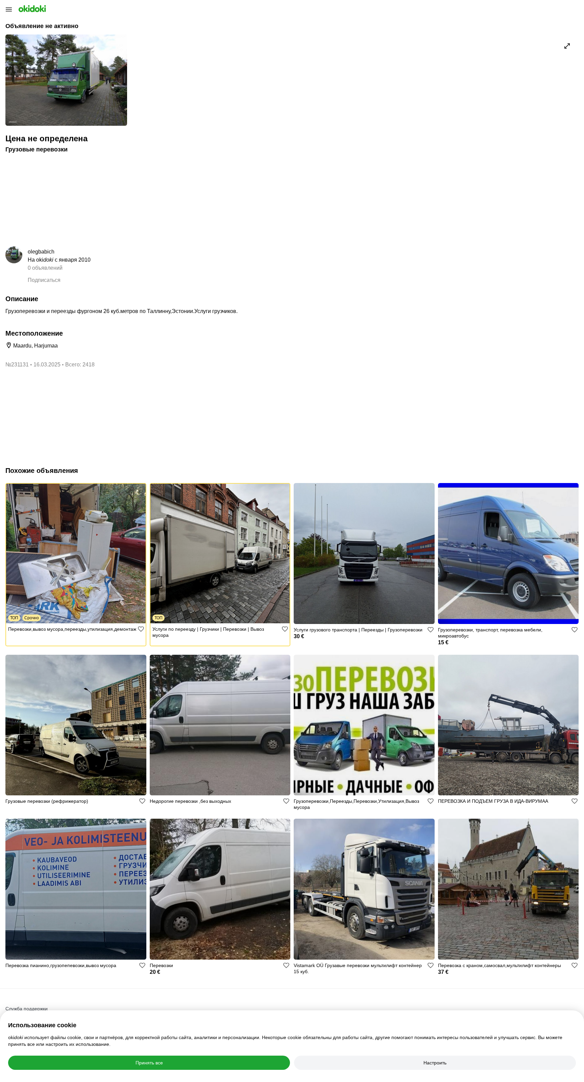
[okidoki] (31, 8)
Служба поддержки (26, 1008)
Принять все (149, 1062)
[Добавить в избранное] (141, 629)
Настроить (434, 1062)
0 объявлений (45, 268)
